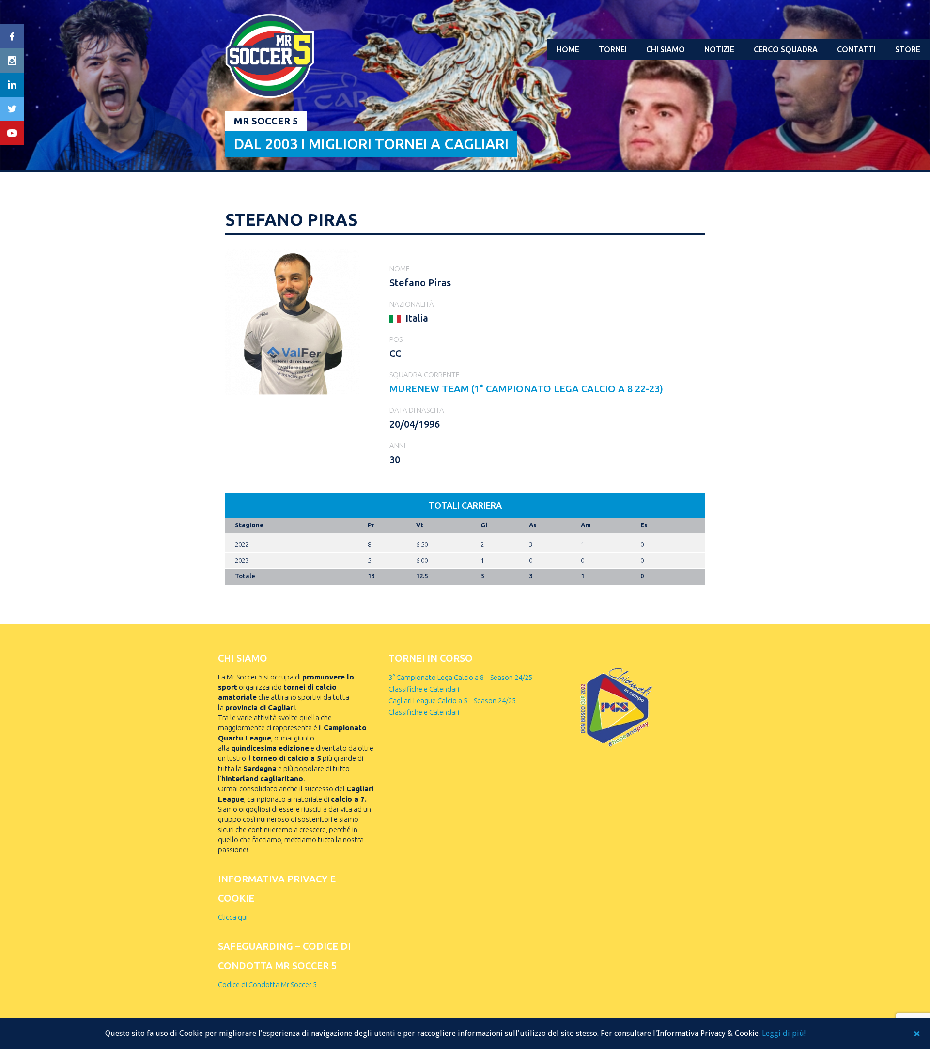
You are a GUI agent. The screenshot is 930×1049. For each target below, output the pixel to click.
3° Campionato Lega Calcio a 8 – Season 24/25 (460, 677)
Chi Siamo (665, 49)
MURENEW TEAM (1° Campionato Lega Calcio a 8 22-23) (526, 388)
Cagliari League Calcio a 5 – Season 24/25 (452, 700)
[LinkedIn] (12, 85)
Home (568, 49)
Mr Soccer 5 (266, 120)
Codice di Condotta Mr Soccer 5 (267, 984)
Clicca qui (233, 917)
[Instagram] (12, 60)
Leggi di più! (784, 1033)
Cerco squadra (786, 49)
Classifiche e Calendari (423, 689)
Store (907, 49)
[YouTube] (12, 133)
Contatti (856, 49)
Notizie (719, 49)
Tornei (613, 49)
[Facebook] (12, 36)
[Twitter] (12, 109)
